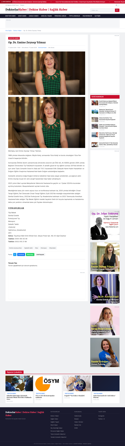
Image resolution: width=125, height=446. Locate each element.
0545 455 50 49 (21, 239)
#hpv (36, 248)
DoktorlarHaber (42, 47)
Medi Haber (22, 16)
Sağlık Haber (33, 16)
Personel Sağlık (60, 16)
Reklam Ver (77, 425)
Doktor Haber (10, 16)
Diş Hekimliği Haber (56, 428)
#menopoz (44, 248)
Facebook (21, 254)
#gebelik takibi (28, 248)
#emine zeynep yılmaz (15, 248)
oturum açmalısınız (30, 266)
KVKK (76, 428)
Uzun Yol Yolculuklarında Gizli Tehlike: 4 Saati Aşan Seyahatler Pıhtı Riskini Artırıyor (78, 2)
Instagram (101, 416)
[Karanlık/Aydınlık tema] (117, 5)
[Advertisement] (62, 22)
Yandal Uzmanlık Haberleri (58, 437)
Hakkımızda (77, 416)
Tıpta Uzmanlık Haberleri (58, 434)
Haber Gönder (78, 422)
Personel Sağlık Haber (57, 431)
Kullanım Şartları (87, 443)
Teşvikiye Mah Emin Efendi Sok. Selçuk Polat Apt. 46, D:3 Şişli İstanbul (40, 236)
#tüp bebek (52, 248)
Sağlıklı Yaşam (46, 16)
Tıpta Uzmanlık (74, 16)
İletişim (22, 5)
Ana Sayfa (8, 30)
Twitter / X (101, 419)
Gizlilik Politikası (78, 443)
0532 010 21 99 (21, 242)
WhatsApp (30, 254)
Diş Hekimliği (87, 16)
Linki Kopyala (40, 254)
